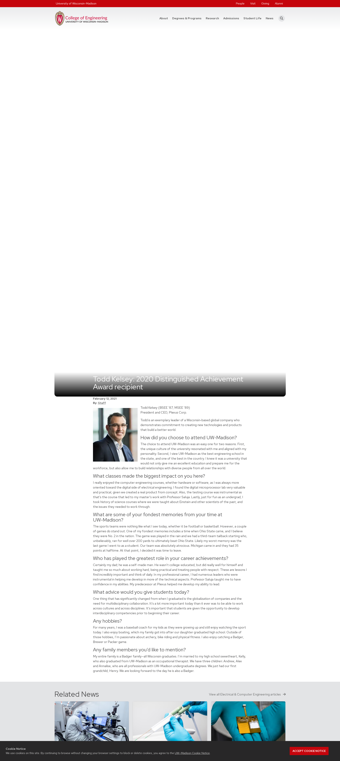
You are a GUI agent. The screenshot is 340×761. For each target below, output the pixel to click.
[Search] (281, 18)
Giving (265, 3)
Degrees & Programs (188, 18)
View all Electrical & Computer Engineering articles (245, 694)
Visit (253, 3)
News (269, 18)
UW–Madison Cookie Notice (192, 753)
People (240, 3)
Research (212, 18)
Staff (102, 403)
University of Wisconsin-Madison (76, 3)
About (163, 18)
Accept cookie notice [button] (309, 751)
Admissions (231, 18)
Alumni (279, 3)
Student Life (252, 18)
